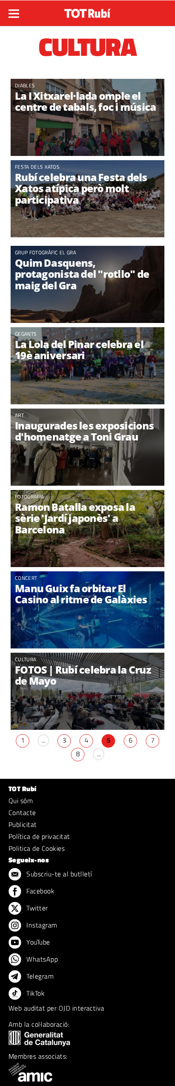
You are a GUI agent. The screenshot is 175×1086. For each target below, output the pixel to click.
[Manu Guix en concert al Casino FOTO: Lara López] (87, 609)
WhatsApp (41, 959)
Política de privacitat (39, 836)
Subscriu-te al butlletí (58, 874)
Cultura (25, 659)
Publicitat (22, 824)
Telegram (39, 976)
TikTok (35, 993)
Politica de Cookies (36, 848)
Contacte (22, 812)
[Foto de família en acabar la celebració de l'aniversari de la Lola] (87, 365)
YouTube (37, 942)
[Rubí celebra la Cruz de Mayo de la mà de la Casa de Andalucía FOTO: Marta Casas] (87, 691)
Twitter (36, 908)
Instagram (41, 925)
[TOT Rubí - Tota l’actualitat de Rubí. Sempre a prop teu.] (87, 10)
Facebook (39, 891)
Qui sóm (20, 800)
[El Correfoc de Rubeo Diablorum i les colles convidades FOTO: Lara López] (87, 117)
